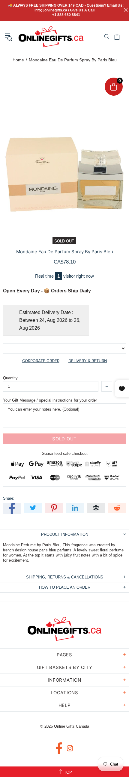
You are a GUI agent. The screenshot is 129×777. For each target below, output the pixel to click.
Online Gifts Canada (51, 36)
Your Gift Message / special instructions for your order (50, 400)
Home (18, 60)
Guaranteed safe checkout (65, 453)
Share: (8, 498)
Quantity (10, 378)
